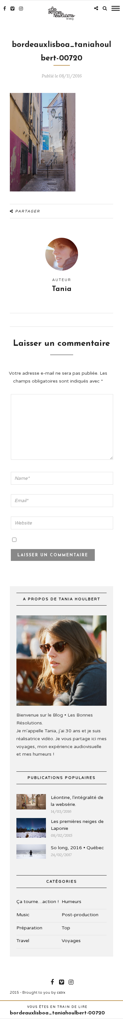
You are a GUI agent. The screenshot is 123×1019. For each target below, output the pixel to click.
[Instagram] (21, 8)
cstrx (61, 992)
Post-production (80, 915)
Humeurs (71, 901)
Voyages (71, 940)
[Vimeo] (12, 8)
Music (23, 915)
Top (66, 928)
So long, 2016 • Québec (77, 848)
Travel (22, 940)
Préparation (29, 928)
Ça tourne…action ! (37, 901)
